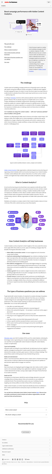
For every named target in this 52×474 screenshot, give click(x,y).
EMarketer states (8, 338)
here (38, 392)
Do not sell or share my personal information (41, 462)
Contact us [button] (4, 439)
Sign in (49, 2)
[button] (6, 459)
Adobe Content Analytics (10, 170)
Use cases (6, 62)
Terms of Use (23, 462)
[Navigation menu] (2, 2)
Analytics (3, 5)
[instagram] (15, 459)
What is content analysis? (11, 410)
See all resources (26, 432)
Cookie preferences (29, 462)
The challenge (7, 47)
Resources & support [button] (6, 451)
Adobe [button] (3, 454)
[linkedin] (20, 459)
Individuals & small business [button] (8, 448)
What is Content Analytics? (10, 50)
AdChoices (5, 463)
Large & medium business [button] (7, 445)
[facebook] (12, 459)
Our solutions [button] (5, 442)
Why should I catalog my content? (13, 414)
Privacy (19, 462)
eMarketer (13, 98)
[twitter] (17, 459)
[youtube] (22, 459)
